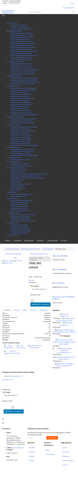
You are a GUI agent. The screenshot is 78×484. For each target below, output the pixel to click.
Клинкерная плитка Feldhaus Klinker (22, 98)
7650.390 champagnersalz (38, 254)
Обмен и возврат (68, 460)
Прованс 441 (64, 325)
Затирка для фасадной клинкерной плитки (25, 176)
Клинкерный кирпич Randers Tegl (22, 151)
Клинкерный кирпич (13, 147)
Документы (43, 310)
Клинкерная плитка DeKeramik (21, 94)
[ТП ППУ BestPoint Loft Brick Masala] (64, 330)
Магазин (40, 240)
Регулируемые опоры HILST (20, 163)
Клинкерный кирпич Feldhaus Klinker (23, 149)
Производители (52, 240)
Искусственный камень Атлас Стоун (23, 47)
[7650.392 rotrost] (13, 376)
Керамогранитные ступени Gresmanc (23, 72)
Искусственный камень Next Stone (22, 37)
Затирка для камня (17, 172)
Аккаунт (32, 460)
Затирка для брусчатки (18, 170)
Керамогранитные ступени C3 (21, 66)
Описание (7, 310)
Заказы (31, 456)
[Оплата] (56, 283)
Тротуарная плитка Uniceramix (21, 229)
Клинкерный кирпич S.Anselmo (21, 153)
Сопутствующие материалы (15, 168)
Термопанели (11, 192)
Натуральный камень (13, 157)
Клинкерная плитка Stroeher (20, 108)
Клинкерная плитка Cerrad (19, 92)
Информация (28, 240)
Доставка (64, 256)
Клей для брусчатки (17, 180)
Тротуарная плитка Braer (19, 225)
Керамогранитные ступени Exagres (22, 68)
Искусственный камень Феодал (21, 57)
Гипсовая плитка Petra (18, 25)
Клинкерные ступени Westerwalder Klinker (24, 145)
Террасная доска (12, 198)
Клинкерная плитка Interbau (20, 100)
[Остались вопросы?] (60, 297)
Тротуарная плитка (12, 223)
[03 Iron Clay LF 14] (64, 357)
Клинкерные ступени (13, 125)
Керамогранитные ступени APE (21, 64)
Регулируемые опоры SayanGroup (22, 166)
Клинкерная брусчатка (14, 76)
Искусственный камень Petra (20, 39)
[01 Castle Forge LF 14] (64, 349)
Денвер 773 (64, 316)
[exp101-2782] (7, 263)
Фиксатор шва (15, 190)
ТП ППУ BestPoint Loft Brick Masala (64, 332)
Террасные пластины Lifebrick (21, 219)
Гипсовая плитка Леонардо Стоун (22, 29)
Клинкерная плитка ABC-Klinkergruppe (23, 88)
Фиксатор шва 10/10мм (12, 353)
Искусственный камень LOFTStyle (22, 35)
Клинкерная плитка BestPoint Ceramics (24, 90)
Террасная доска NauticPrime (20, 210)
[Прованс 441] (68, 323)
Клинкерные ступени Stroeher (21, 143)
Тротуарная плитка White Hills (20, 231)
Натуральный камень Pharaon (21, 159)
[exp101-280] (7, 260)
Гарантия (63, 269)
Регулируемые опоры (13, 161)
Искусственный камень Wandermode (23, 43)
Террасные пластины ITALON (20, 217)
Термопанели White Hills (19, 196)
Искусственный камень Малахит (21, 53)
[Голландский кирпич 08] (68, 318)
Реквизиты (66, 456)
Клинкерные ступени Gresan (20, 133)
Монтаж (33, 310)
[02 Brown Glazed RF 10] (64, 363)
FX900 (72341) (9, 347)
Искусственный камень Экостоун (22, 59)
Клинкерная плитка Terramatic (21, 110)
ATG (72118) (21, 347)
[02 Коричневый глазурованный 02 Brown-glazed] (64, 340)
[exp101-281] (18, 260)
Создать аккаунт (68, 8)
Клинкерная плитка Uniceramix (21, 113)
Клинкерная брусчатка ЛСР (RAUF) (22, 84)
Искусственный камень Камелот (21, 49)
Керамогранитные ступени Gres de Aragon (25, 70)
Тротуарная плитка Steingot (20, 227)
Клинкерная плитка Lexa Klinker (21, 104)
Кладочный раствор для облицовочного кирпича (27, 178)
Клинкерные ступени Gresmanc (21, 135)
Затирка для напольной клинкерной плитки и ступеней (29, 174)
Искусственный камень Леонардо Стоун (24, 51)
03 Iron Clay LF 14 (64, 359)
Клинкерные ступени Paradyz (20, 141)
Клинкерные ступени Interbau (20, 137)
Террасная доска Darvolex (19, 202)
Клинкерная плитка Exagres (20, 96)
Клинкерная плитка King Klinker (21, 102)
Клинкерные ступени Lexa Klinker (21, 139)
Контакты (64, 240)
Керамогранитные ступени (15, 62)
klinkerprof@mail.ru (17, 448)
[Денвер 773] (64, 314)
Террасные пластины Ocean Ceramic (23, 221)
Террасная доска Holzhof (19, 208)
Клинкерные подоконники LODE (21, 121)
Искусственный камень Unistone (21, 41)
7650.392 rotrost (7, 380)
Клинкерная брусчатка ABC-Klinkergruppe (24, 78)
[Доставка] (57, 256)
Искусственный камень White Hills (22, 45)
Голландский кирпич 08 (64, 321)
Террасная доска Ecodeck (19, 206)
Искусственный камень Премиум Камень (24, 55)
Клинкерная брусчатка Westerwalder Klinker (25, 82)
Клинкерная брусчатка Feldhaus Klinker (24, 80)
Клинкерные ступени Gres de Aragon (23, 131)
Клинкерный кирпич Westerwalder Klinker (24, 155)
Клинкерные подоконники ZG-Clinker (23, 123)
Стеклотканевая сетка (18, 188)
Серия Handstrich (47, 249)
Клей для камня (16, 182)
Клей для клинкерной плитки (20, 184)
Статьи (64, 465)
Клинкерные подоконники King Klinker (23, 119)
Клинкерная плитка (13, 86)
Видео (25, 310)
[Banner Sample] (3, 419)
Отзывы (16, 310)
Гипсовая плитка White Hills (20, 27)
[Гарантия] (56, 269)
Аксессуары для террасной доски (22, 200)
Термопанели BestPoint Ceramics (22, 194)
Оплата (61, 283)
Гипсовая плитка (12, 23)
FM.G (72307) (35, 347)
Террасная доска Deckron (19, 204)
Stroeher (32, 280)
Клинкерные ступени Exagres (20, 129)
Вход (72, 3)
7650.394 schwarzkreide (13, 254)
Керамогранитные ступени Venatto (22, 74)
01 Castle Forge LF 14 (64, 352)
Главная (7, 240)
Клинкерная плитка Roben (19, 106)
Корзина (32, 452)
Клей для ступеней (17, 186)
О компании (17, 240)
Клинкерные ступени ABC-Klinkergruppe (24, 127)
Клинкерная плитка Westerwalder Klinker (24, 115)
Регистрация (50, 454)
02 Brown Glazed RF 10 (64, 366)
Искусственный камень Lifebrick (21, 33)
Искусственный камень (14, 31)
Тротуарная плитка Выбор (19, 233)
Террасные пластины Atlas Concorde (23, 214)
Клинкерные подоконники (15, 117)
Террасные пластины (13, 212)
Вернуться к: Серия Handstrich (36, 259)
